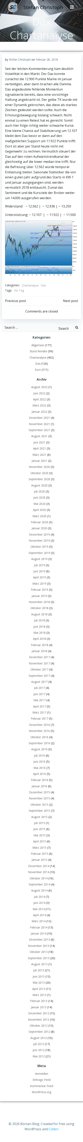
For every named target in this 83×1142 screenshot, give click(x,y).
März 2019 (39, 583)
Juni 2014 (39, 903)
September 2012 (39, 1032)
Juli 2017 (39, 688)
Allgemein (37, 345)
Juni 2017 (39, 694)
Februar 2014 (38, 927)
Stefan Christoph (20, 59)
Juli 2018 (39, 620)
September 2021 (39, 430)
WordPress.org (41, 1092)
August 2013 (39, 964)
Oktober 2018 (39, 608)
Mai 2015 (39, 835)
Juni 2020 (39, 497)
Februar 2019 (39, 590)
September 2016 (39, 743)
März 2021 (39, 455)
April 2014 (39, 915)
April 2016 (39, 774)
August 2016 (39, 749)
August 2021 (39, 436)
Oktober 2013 (39, 952)
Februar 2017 (39, 718)
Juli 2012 (38, 1044)
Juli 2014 (39, 897)
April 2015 (39, 841)
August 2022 (39, 387)
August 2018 (39, 614)
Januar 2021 (39, 461)
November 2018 (39, 602)
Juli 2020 (39, 491)
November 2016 (39, 731)
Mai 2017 (39, 700)
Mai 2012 (39, 1056)
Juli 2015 (39, 823)
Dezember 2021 (39, 418)
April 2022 (39, 399)
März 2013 (39, 995)
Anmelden (41, 1074)
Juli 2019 (39, 565)
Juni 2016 (39, 761)
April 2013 (38, 989)
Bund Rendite (38, 351)
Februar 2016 (39, 780)
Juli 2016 (39, 755)
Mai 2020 (39, 504)
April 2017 (39, 706)
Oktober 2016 (39, 737)
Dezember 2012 (38, 1013)
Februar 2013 (38, 1001)
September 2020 (39, 479)
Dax (43, 285)
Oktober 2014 (39, 878)
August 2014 (39, 890)
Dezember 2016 (39, 725)
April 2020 (39, 510)
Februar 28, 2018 (47, 59)
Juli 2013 (38, 970)
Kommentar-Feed (41, 1086)
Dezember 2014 (38, 866)
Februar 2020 (39, 522)
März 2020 (39, 516)
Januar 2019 (39, 596)
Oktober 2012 (39, 1025)
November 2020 (39, 467)
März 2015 (39, 847)
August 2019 (39, 559)
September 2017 (39, 676)
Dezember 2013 (39, 939)
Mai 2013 (39, 982)
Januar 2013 (38, 1007)
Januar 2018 (39, 651)
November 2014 (38, 872)
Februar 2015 (39, 854)
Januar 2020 (39, 528)
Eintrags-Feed (42, 1080)
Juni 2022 (39, 393)
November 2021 (39, 424)
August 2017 (39, 682)
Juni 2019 (39, 571)
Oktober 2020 (39, 473)
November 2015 (39, 798)
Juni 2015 (39, 829)
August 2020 (39, 485)
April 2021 (39, 448)
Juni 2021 (39, 442)
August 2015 (39, 817)
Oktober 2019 (39, 546)
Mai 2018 (39, 633)
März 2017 (39, 712)
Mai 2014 (39, 909)
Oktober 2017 (39, 669)
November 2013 (38, 946)
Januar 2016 (39, 786)
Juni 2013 (39, 976)
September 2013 (38, 958)
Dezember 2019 (39, 534)
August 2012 (38, 1038)
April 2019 (39, 577)
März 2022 (39, 405)
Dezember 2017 (39, 657)
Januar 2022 (39, 412)
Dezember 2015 (39, 792)
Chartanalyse (30, 285)
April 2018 (39, 639)
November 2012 (38, 1019)
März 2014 (39, 921)
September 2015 (39, 811)
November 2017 (39, 663)
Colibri (53, 1129)
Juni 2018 (39, 626)
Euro (38, 370)
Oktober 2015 (39, 804)
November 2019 (39, 540)
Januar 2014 (38, 933)
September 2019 (39, 553)
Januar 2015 (39, 860)
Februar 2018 (39, 645)
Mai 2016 (39, 768)
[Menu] (71, 7)
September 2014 (39, 884)
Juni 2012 (39, 1050)
